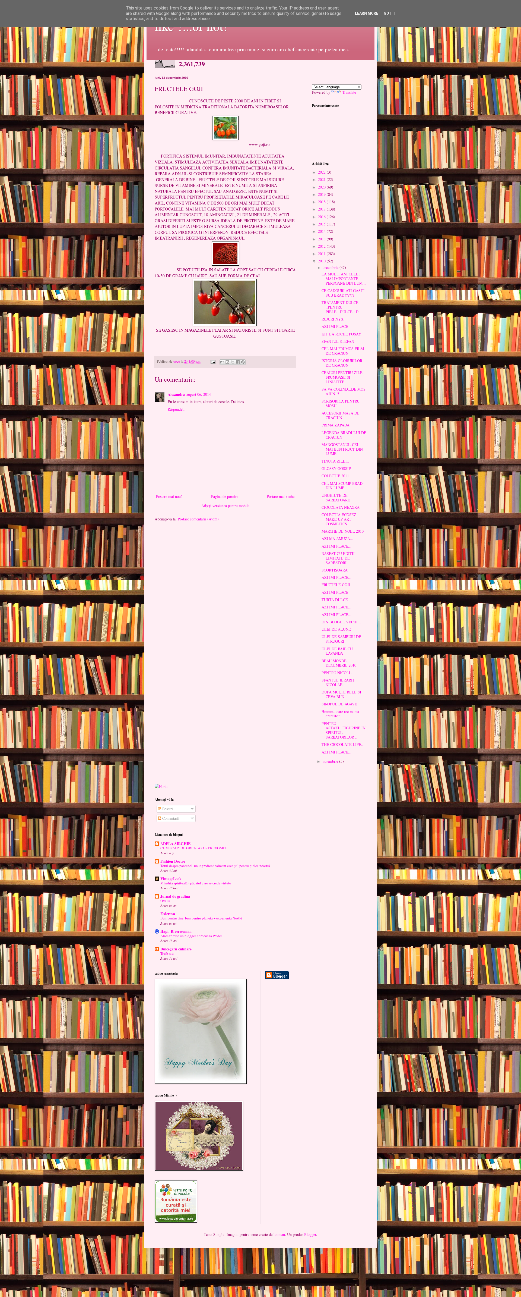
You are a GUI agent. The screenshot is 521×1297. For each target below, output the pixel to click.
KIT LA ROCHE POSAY (341, 334)
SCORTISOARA (335, 570)
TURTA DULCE (335, 599)
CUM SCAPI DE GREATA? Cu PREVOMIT (193, 848)
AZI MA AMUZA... (337, 538)
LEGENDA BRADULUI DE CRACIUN (344, 435)
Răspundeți (176, 409)
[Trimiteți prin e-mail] (222, 362)
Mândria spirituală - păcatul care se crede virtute (195, 883)
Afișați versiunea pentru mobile (225, 505)
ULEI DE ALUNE (336, 629)
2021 (322, 179)
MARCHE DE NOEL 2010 (343, 531)
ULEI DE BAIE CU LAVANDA (337, 651)
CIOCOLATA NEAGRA (341, 507)
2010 (322, 260)
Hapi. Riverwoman (176, 931)
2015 (322, 224)
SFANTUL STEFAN (338, 341)
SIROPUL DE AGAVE (339, 703)
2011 (322, 253)
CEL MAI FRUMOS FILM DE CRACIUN (343, 351)
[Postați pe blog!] (227, 362)
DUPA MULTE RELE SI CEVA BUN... (341, 694)
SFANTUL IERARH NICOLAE (338, 682)
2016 (322, 216)
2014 (322, 231)
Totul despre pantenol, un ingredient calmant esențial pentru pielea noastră (215, 865)
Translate (349, 92)
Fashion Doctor (172, 861)
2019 (322, 194)
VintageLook (171, 878)
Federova (167, 913)
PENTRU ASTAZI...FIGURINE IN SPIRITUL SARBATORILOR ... (344, 730)
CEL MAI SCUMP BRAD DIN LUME (342, 486)
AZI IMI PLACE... (336, 546)
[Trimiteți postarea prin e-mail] (212, 361)
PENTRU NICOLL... (338, 672)
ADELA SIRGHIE (175, 843)
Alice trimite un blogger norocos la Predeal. (192, 935)
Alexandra (176, 394)
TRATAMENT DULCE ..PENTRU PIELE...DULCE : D (340, 307)
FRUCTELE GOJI (336, 584)
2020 (322, 187)
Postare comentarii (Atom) (198, 519)
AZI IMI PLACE (335, 326)
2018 (322, 201)
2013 (322, 238)
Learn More (366, 13)
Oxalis (165, 900)
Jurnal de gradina (175, 896)
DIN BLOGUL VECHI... (341, 621)
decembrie (331, 267)
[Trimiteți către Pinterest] (243, 362)
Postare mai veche (280, 496)
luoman (279, 1234)
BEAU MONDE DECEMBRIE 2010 (339, 663)
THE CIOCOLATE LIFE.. (342, 744)
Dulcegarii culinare (176, 949)
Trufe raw (167, 953)
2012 (322, 246)
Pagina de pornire (224, 496)
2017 (322, 209)
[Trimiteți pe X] (232, 362)
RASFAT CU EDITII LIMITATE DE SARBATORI (338, 558)
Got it (390, 13)
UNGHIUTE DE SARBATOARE (336, 498)
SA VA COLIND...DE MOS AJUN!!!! (344, 391)
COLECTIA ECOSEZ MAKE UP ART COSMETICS (339, 519)
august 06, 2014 (198, 394)
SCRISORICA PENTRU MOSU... (341, 403)
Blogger (310, 1234)
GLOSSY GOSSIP (336, 468)
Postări (167, 808)
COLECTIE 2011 (335, 475)
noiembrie (331, 761)
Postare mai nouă (169, 496)
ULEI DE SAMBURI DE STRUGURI (341, 639)
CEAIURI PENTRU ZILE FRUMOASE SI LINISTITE (342, 377)
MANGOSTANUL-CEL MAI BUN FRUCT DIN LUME (342, 449)
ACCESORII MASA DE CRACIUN (341, 415)
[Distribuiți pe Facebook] (237, 362)
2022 (322, 172)
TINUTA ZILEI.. (335, 461)
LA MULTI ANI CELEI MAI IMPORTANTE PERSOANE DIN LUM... (344, 278)
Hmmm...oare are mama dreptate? (340, 714)
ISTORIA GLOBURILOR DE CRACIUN (342, 363)
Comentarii (170, 818)
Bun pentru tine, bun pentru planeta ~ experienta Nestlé (201, 918)
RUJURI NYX (333, 319)
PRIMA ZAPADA (336, 425)
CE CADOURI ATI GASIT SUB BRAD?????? (343, 293)
